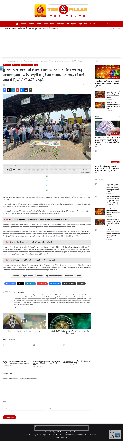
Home (5, 61)
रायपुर (36, 65)
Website (51, 409)
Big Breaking (11, 61)
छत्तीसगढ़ (23, 24)
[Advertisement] (61, 44)
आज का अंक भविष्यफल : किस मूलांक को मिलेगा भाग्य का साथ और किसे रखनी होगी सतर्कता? (113, 105)
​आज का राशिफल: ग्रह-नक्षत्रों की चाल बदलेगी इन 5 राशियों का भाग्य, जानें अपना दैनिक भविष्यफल (113, 95)
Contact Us (64, 437)
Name (5, 401)
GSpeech (88, 172)
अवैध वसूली (16, 276)
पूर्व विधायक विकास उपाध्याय (54, 276)
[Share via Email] (26, 90)
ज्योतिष (46, 24)
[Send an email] (13, 85)
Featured (24, 65)
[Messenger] (22, 90)
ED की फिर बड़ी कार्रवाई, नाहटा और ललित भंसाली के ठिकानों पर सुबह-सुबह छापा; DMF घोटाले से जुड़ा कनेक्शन (107, 168)
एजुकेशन (73, 24)
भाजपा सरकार (69, 276)
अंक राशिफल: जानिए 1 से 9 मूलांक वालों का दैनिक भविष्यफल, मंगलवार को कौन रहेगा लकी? (107, 83)
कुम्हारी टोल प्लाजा (28, 276)
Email (5, 409)
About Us (58, 437)
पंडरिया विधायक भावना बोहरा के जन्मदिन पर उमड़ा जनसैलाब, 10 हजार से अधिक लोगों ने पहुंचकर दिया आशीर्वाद (113, 234)
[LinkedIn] (13, 90)
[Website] (15, 307)
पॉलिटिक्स (31, 24)
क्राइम (80, 24)
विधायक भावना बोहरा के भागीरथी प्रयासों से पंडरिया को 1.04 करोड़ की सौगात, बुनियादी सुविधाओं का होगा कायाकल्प (113, 188)
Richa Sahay (9, 85)
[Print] (30, 90)
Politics (30, 65)
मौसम (85, 24)
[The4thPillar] (61, 10)
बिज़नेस (52, 24)
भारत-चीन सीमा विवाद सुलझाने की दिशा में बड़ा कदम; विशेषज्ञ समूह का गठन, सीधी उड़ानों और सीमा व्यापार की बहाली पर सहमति (46, 363)
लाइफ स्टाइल (60, 24)
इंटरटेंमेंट (39, 24)
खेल (68, 24)
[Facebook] (4, 90)
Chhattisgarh (16, 65)
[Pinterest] (17, 90)
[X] (9, 90)
